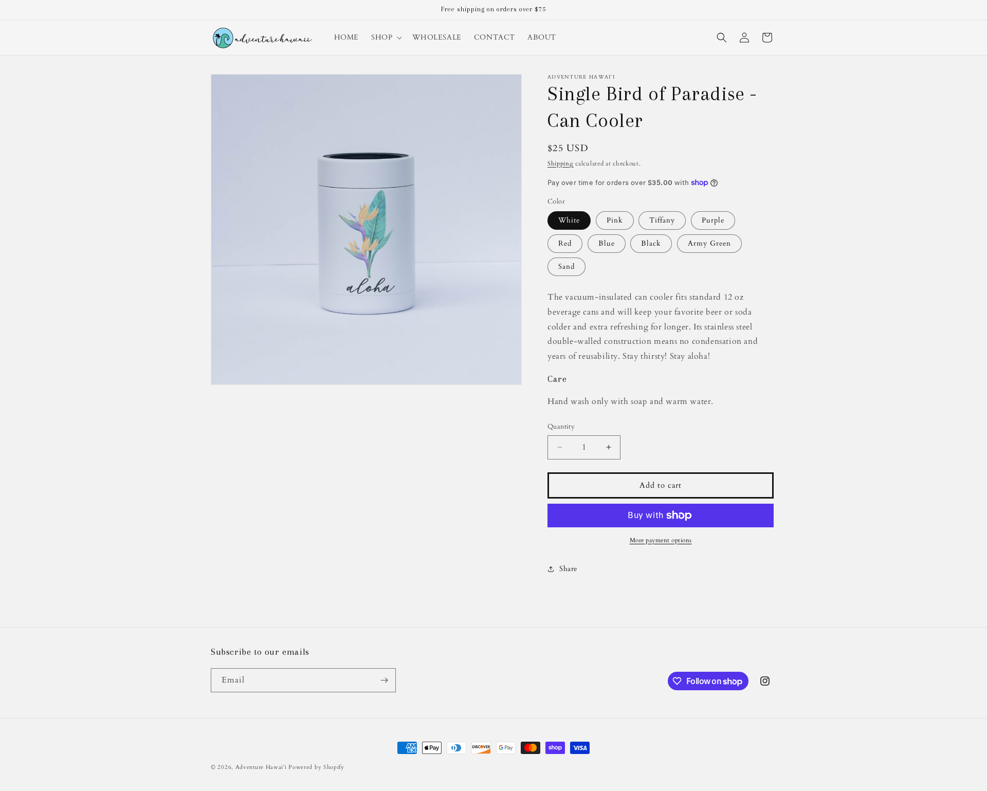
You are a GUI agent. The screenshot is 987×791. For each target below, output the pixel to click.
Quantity (561, 426)
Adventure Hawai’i (261, 767)
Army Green (709, 243)
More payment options (661, 540)
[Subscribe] (384, 680)
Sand (566, 266)
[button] (385, 37)
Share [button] (568, 569)
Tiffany (662, 220)
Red (565, 243)
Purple (713, 220)
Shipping (560, 163)
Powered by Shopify (316, 767)
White (569, 220)
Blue (606, 243)
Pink (615, 220)
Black (651, 243)
